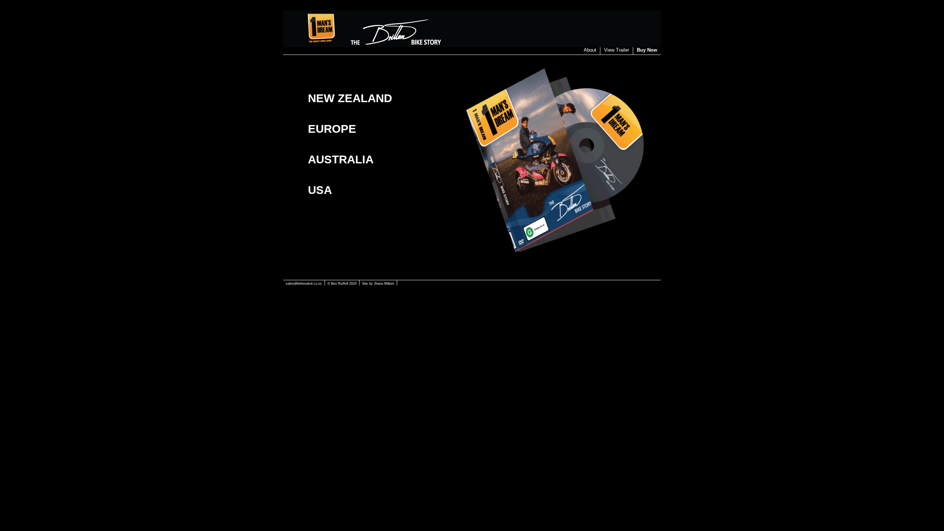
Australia (341, 159)
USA (320, 190)
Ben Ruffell (339, 283)
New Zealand (350, 98)
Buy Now (647, 50)
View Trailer (616, 50)
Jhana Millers (384, 283)
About (590, 50)
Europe (332, 128)
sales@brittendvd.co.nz (304, 283)
